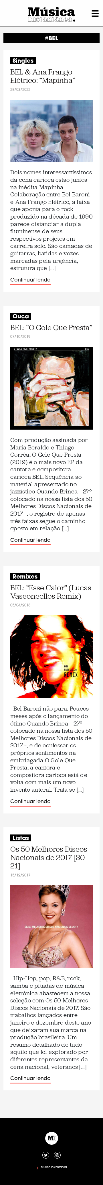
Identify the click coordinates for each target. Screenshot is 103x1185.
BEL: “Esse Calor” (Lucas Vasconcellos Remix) (50, 592)
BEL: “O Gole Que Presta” (51, 327)
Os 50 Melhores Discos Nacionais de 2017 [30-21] (48, 857)
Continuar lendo (30, 280)
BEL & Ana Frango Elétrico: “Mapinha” (42, 76)
